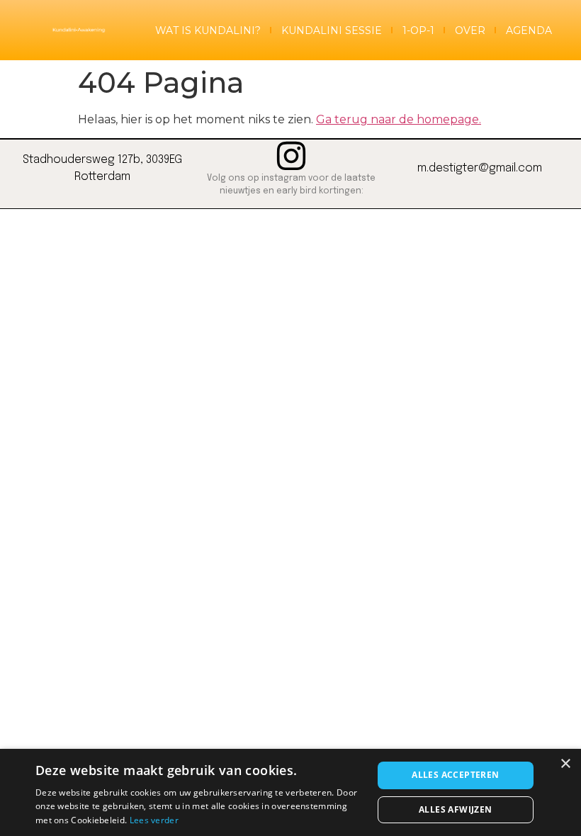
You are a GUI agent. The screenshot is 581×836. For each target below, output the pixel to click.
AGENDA (529, 30)
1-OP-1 (418, 30)
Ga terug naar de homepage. (398, 119)
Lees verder (154, 820)
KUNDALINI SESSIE (331, 30)
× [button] (565, 764)
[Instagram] (291, 156)
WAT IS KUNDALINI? (208, 30)
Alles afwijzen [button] (455, 809)
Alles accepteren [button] (455, 775)
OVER (470, 30)
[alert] (290, 792)
